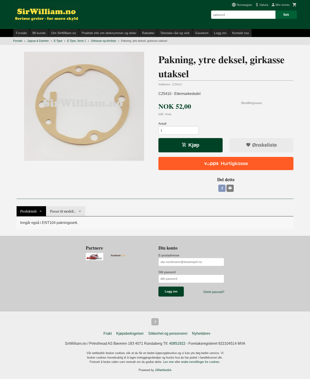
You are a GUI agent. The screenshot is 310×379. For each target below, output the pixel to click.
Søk (286, 14)
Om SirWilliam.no (63, 33)
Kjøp (193, 145)
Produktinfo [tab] (28, 211)
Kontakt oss (240, 33)
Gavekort (201, 33)
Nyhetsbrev (201, 333)
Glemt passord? (213, 292)
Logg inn (220, 33)
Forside (21, 33)
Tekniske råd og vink (174, 33)
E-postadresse (168, 255)
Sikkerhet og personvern (167, 333)
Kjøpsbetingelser (130, 333)
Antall (162, 123)
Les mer (169, 362)
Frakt (107, 333)
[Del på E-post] (230, 188)
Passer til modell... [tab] (63, 211)
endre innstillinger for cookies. (200, 362)
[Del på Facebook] (222, 188)
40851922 (177, 343)
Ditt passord (167, 272)
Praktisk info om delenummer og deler (109, 33)
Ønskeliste (264, 145)
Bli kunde (39, 33)
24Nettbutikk (163, 370)
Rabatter (148, 33)
